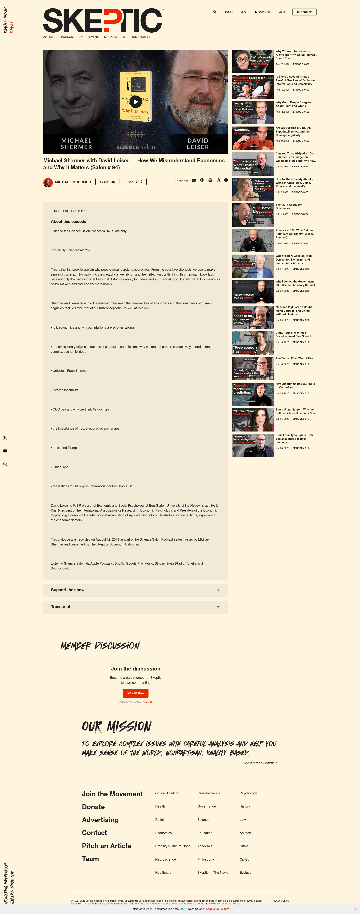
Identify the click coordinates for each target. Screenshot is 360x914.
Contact (94, 833)
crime (244, 846)
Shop (243, 12)
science (203, 820)
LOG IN (148, 702)
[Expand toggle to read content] (218, 590)
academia (204, 846)
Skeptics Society (136, 37)
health (160, 806)
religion (161, 820)
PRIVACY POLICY (280, 901)
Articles (50, 37)
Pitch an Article (106, 846)
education (204, 833)
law (243, 820)
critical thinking (167, 793)
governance (206, 806)
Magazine (111, 37)
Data (82, 37)
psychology (248, 793)
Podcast (68, 37)
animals (246, 833)
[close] (355, 909)
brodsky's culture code (172, 846)
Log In (281, 12)
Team (90, 859)
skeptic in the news (212, 873)
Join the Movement (112, 794)
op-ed (244, 860)
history (245, 806)
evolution (246, 873)
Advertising (100, 820)
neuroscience (165, 860)
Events (94, 37)
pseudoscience (208, 793)
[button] (304, 12)
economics (163, 833)
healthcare (163, 873)
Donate (229, 12)
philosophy (205, 860)
